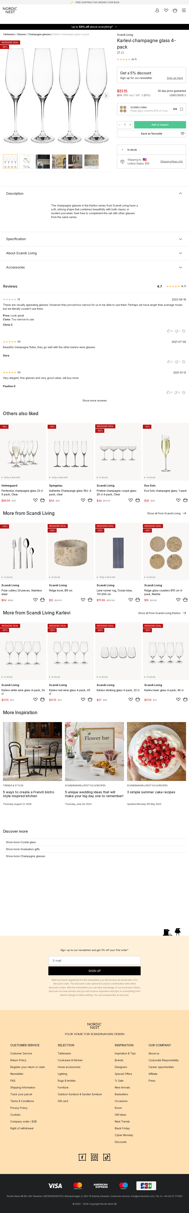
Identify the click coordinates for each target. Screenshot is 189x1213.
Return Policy (18, 1060)
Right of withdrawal (21, 1128)
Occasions (121, 1101)
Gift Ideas (120, 1114)
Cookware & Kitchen (70, 1060)
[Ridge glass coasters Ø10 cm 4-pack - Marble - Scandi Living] (123, 109)
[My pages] (157, 10)
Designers (121, 1067)
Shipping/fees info (171, 161)
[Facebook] (82, 1157)
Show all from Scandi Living (164, 513)
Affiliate (153, 1073)
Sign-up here (175, 77)
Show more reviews (95, 400)
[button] (127, 59)
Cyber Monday (124, 1135)
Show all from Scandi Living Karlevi (159, 613)
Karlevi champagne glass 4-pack (71, 34)
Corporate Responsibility (164, 1060)
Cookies (15, 1114)
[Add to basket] (42, 500)
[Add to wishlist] (35, 500)
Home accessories (69, 1067)
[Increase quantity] (130, 124)
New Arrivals (122, 1087)
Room (118, 1107)
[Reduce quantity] (119, 124)
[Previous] (6, 95)
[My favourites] (166, 10)
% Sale (119, 1080)
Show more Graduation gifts (23, 849)
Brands (119, 1060)
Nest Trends (122, 1121)
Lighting (62, 1073)
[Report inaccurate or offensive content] (183, 331)
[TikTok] (107, 1157)
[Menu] (183, 10)
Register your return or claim (27, 1067)
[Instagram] (94, 1157)
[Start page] (10, 10)
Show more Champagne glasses (25, 856)
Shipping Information (22, 1087)
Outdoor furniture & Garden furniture (80, 1094)
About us (154, 1053)
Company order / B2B (23, 1121)
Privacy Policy (19, 1107)
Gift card (63, 1101)
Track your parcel (21, 1094)
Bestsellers (121, 1094)
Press (152, 1080)
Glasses (21, 34)
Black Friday (122, 1128)
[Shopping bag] (175, 10)
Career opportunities (161, 1067)
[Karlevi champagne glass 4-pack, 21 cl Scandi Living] (56, 95)
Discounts (121, 1141)
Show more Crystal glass (21, 842)
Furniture (63, 1087)
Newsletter (16, 1073)
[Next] (106, 95)
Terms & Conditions (22, 1101)
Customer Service (21, 1053)
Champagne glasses (39, 34)
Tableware (9, 34)
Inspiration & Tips (125, 1053)
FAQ (12, 1080)
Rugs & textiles (67, 1080)
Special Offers (123, 1073)
